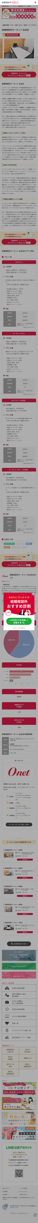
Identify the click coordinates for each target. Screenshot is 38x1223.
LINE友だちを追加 (19, 621)
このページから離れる (19, 628)
